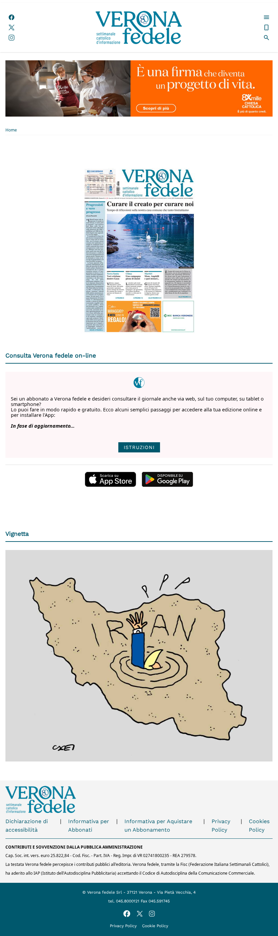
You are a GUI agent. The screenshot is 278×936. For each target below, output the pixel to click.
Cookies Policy (259, 825)
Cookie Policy (155, 925)
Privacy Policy (221, 825)
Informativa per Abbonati (88, 825)
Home (11, 130)
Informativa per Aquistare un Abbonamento (158, 825)
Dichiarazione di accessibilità (26, 825)
